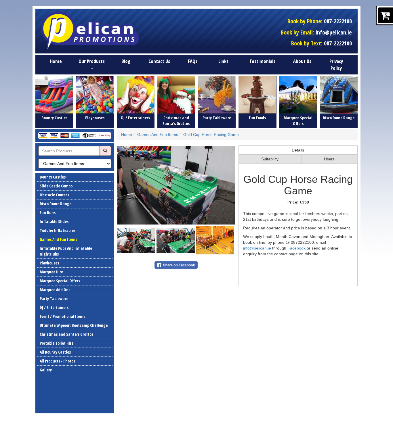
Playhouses (49, 263)
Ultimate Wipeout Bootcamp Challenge (74, 325)
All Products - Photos (57, 361)
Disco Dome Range (55, 203)
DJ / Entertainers (54, 307)
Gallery (46, 370)
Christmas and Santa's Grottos (66, 334)
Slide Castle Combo (56, 186)
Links (223, 61)
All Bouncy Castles (55, 352)
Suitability (269, 159)
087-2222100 (338, 21)
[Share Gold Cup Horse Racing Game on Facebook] (176, 264)
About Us (302, 61)
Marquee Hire (51, 272)
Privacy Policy (336, 64)
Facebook (297, 248)
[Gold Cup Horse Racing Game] (176, 185)
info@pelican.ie (334, 32)
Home (56, 61)
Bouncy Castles (53, 177)
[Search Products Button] (105, 151)
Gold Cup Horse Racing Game (211, 134)
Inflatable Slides (54, 221)
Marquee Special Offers (60, 280)
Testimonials (262, 61)
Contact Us (159, 61)
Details (298, 150)
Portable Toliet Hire (56, 343)
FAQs (192, 61)
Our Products (92, 61)
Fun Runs (48, 212)
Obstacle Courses (54, 194)
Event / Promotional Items (62, 316)
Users (329, 159)
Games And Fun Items (58, 239)
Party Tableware (54, 298)
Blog (125, 61)
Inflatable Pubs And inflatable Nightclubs (66, 251)
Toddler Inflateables (57, 230)
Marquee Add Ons (55, 289)
